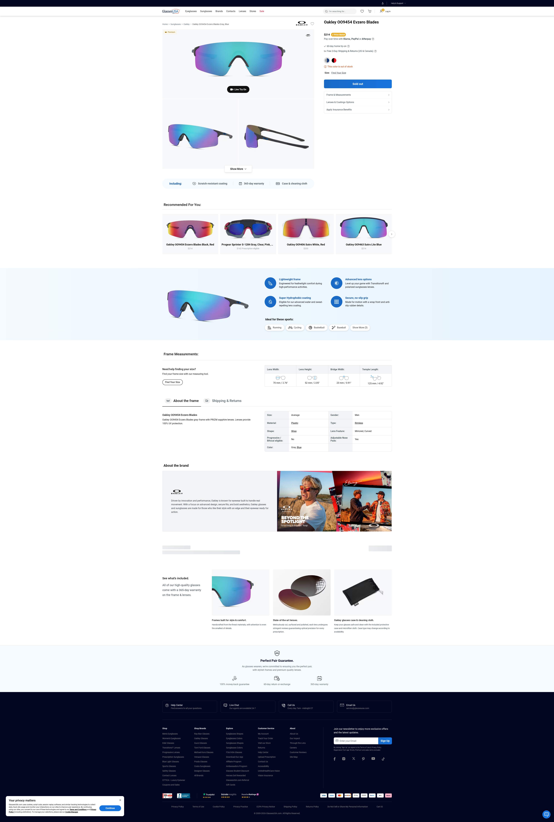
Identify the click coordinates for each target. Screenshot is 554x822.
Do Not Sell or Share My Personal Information (347, 806)
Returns (261, 748)
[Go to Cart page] (370, 11)
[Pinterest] (363, 759)
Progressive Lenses (171, 752)
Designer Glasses (202, 771)
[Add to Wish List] (312, 23)
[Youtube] (373, 759)
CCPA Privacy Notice (266, 806)
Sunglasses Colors (234, 748)
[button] (167, 795)
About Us (294, 734)
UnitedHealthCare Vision (269, 771)
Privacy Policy (376, 747)
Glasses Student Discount (237, 771)
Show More (236, 168)
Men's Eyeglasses (170, 734)
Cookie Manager (71, 812)
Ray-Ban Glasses (201, 734)
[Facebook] (334, 759)
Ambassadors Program (236, 766)
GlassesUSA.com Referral (237, 780)
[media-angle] (200, 134)
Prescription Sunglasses (173, 757)
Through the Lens (298, 743)
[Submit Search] (326, 11)
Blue (299, 447)
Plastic (294, 423)
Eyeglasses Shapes (234, 734)
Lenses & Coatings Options (340, 102)
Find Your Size (338, 72)
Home (165, 24)
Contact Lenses (169, 775)
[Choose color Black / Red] (334, 60)
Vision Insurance (265, 775)
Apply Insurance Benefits (339, 109)
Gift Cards (230, 785)
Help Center (263, 752)
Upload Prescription (267, 757)
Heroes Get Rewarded (236, 775)
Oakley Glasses (201, 738)
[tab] (181, 402)
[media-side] (276, 134)
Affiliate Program (233, 761)
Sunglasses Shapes (234, 743)
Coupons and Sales (171, 785)
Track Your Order (265, 738)
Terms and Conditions (78, 810)
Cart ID (380, 806)
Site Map (294, 757)
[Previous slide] (162, 234)
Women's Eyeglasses (171, 738)
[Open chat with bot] (546, 814)
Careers (293, 748)
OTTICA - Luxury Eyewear (173, 780)
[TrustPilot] (209, 796)
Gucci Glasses (200, 743)
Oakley (187, 24)
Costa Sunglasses (202, 766)
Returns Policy (312, 806)
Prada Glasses (200, 761)
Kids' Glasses (168, 743)
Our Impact (295, 738)
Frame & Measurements (338, 94)
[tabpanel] (277, 431)
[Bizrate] (228, 796)
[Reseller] (250, 796)
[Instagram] (343, 759)
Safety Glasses (169, 771)
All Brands (198, 775)
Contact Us (263, 761)
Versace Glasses (201, 757)
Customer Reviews (298, 752)
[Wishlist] (362, 11)
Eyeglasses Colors (234, 738)
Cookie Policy (219, 806)
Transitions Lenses (171, 748)
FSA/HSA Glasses (234, 752)
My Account (263, 734)
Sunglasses (175, 24)
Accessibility (263, 766)
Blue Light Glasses (170, 761)
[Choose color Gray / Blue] (327, 60)
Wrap (294, 431)
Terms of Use (365, 747)
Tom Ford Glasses (202, 748)
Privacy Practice (240, 806)
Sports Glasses (169, 766)
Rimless (359, 423)
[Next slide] (391, 234)
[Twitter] (353, 759)
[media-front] (238, 64)
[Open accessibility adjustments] (383, 3)
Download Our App (234, 757)
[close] (120, 800)
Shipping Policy (290, 806)
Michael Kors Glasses (203, 752)
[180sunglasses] (308, 35)
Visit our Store (264, 743)
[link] (171, 11)
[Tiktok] (383, 759)
